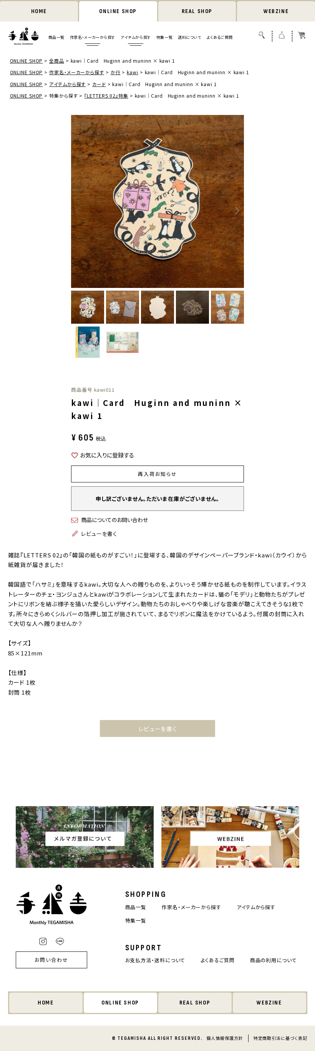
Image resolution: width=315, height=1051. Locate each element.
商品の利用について (273, 960)
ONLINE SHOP (118, 11)
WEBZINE (276, 11)
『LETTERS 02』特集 (106, 95)
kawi (132, 72)
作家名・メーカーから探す (92, 37)
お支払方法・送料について (155, 960)
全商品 (56, 60)
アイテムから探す (136, 37)
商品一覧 (56, 37)
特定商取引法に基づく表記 (280, 1038)
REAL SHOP (197, 11)
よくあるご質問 (220, 37)
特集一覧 (164, 37)
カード (99, 84)
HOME (39, 11)
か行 (116, 72)
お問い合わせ (51, 959)
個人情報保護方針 (224, 1038)
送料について (189, 37)
